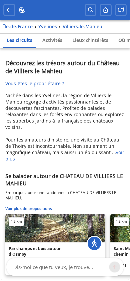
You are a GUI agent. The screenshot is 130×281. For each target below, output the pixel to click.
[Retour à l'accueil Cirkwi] (22, 10)
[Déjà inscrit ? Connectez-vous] (106, 10)
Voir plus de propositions (28, 208)
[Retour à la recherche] (9, 10)
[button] (121, 10)
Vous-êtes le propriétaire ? (34, 83)
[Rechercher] (91, 10)
